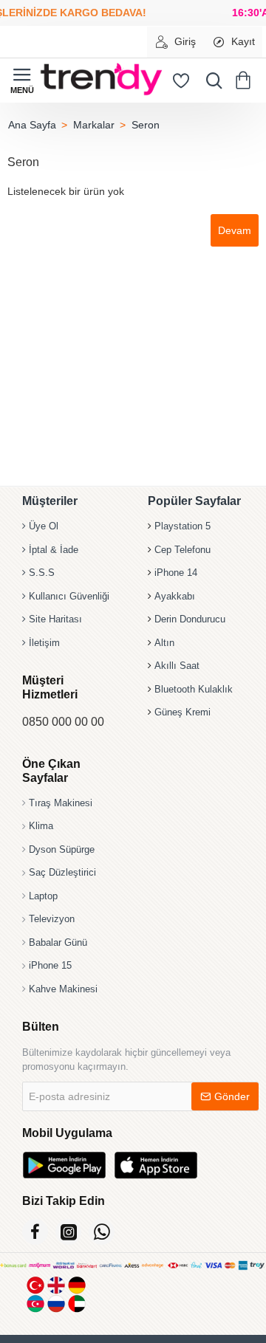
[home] (32, 125)
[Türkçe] (35, 1285)
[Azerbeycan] (35, 1303)
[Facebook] (35, 1232)
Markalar (94, 125)
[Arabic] (77, 1303)
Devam (234, 230)
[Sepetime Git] (245, 80)
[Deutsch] (77, 1285)
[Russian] (56, 1303)
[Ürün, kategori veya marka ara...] (210, 80)
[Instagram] (68, 1232)
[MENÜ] (22, 80)
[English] (56, 1285)
